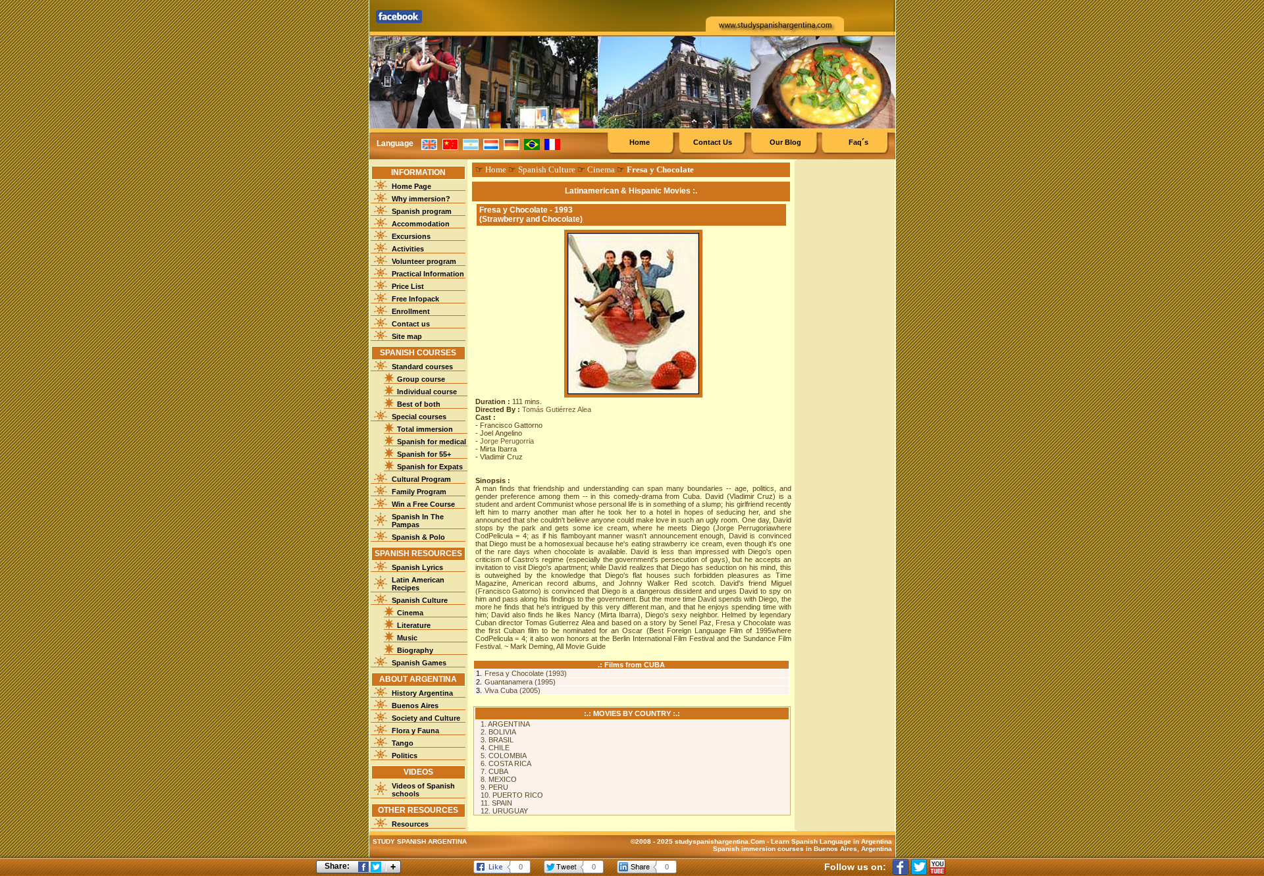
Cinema (410, 613)
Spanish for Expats (430, 467)
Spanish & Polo (418, 537)
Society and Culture (426, 718)
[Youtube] (937, 867)
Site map (407, 336)
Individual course (427, 392)
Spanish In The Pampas (418, 520)
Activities (408, 249)
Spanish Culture (420, 600)
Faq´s (858, 142)
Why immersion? (421, 199)
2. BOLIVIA (498, 732)
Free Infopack (415, 299)
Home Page (411, 186)
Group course (421, 379)
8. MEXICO (499, 779)
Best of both (418, 404)
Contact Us (712, 142)
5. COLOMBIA (504, 756)
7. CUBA (494, 771)
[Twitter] (919, 867)
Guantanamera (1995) (520, 682)
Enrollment (411, 311)
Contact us (411, 324)
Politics (404, 756)
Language (395, 143)
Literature (414, 625)
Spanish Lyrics (417, 567)
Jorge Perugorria (507, 441)
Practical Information (428, 274)
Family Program (419, 492)
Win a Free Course (423, 504)
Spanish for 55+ (424, 454)
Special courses (419, 417)
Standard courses (422, 367)
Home (639, 142)
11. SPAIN (496, 803)
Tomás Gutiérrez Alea (556, 409)
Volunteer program (424, 261)
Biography (415, 650)
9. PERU (494, 787)
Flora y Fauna (415, 730)
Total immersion (425, 429)
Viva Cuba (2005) (512, 690)
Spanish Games (419, 663)
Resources (410, 824)
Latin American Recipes (418, 584)
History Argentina (422, 693)
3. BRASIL (497, 740)
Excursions (411, 236)
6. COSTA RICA (506, 763)
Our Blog (785, 142)
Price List (408, 286)
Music (407, 638)
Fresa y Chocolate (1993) (526, 673)
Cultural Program (421, 479)
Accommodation (421, 224)
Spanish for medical (431, 442)
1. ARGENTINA (505, 724)
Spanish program (422, 211)
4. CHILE (495, 748)
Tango (402, 743)
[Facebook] (900, 867)
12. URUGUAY (504, 811)
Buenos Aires (415, 705)
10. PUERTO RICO (512, 795)
